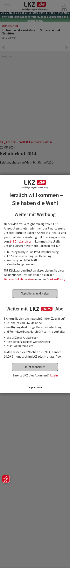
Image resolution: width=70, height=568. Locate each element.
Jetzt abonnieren (35, 367)
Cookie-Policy (56, 279)
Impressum (35, 387)
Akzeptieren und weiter (35, 294)
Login (54, 375)
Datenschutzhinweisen (19, 279)
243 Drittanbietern (21, 241)
